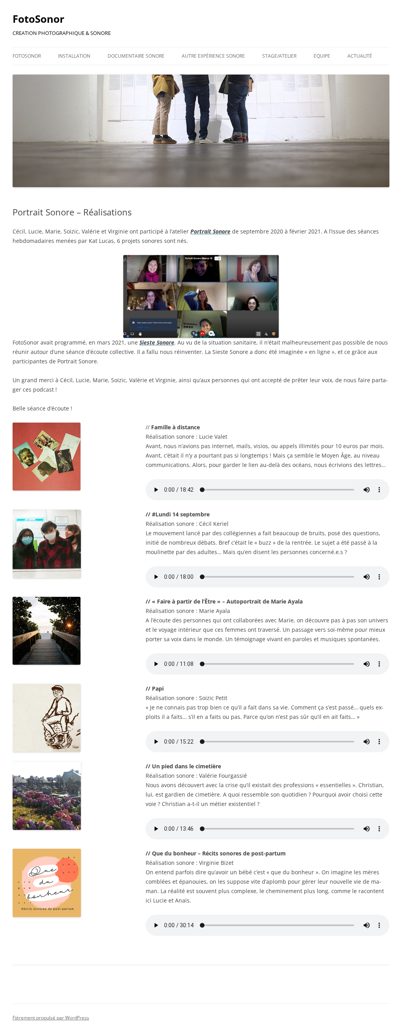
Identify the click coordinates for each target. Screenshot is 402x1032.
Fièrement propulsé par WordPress (51, 1017)
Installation (74, 56)
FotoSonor (38, 19)
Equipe (322, 56)
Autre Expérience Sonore (213, 56)
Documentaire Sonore (136, 56)
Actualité (359, 56)
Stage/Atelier (279, 56)
